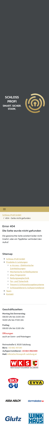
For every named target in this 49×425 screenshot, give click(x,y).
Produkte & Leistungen (17, 262)
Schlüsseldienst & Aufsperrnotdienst (27, 287)
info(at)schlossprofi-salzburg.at (22, 354)
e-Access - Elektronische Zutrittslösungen (22, 267)
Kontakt (9, 294)
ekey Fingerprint (17, 274)
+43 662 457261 (15, 347)
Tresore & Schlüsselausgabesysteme (27, 284)
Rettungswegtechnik (19, 278)
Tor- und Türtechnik (19, 281)
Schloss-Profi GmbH (15, 258)
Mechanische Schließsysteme (24, 271)
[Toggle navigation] (4, 209)
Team (8, 290)
